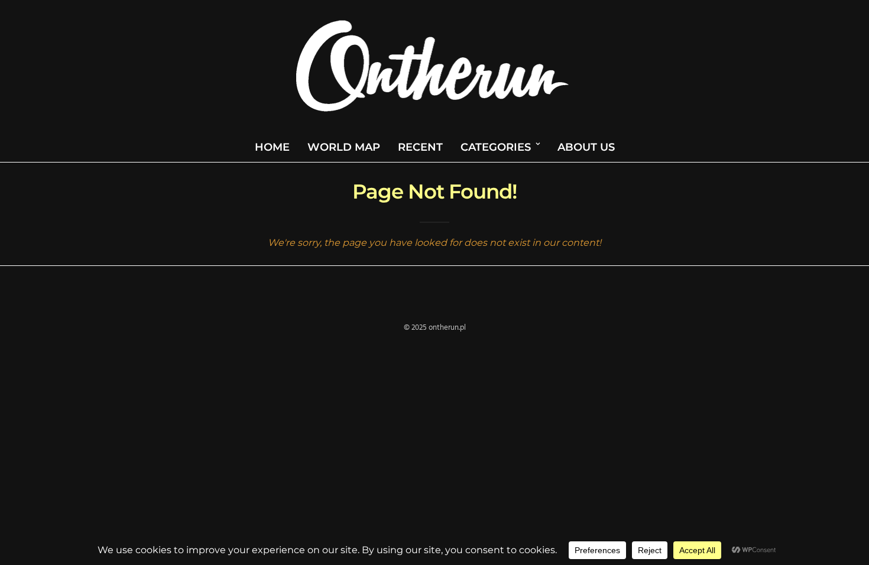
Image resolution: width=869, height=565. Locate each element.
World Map (343, 147)
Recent (420, 147)
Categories (496, 147)
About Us (586, 147)
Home (272, 147)
